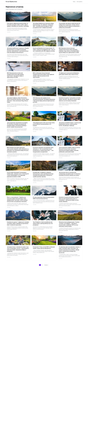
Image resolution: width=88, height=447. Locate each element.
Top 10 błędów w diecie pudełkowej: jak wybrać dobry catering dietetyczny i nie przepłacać (43, 223)
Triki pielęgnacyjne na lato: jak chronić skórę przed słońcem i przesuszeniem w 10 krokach (44, 124)
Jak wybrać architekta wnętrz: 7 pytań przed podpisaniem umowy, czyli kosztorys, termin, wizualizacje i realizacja (70, 124)
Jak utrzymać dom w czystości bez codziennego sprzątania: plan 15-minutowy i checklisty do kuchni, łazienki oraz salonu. (70, 174)
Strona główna (79, 1)
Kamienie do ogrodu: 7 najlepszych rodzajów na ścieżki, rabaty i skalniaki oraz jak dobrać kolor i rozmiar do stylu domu (18, 223)
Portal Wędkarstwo (11, 1)
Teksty (74, 1)
